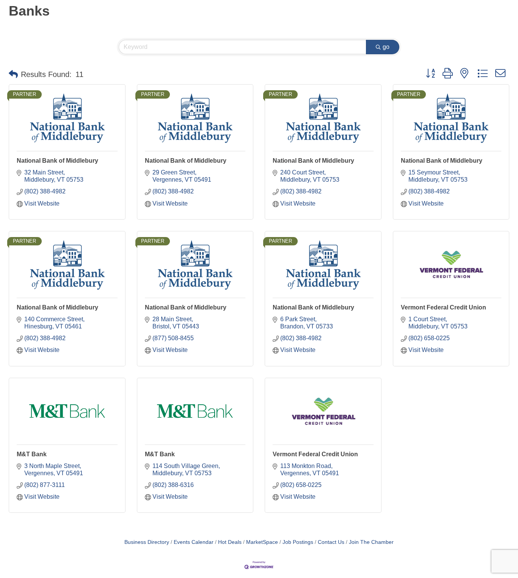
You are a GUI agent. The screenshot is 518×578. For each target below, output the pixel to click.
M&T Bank (32, 454)
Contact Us (331, 542)
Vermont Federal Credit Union (443, 307)
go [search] (386, 47)
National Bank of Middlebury (57, 160)
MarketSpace (262, 542)
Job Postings (298, 542)
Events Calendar (193, 542)
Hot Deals (230, 542)
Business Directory (146, 542)
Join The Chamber (371, 542)
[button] (13, 74)
